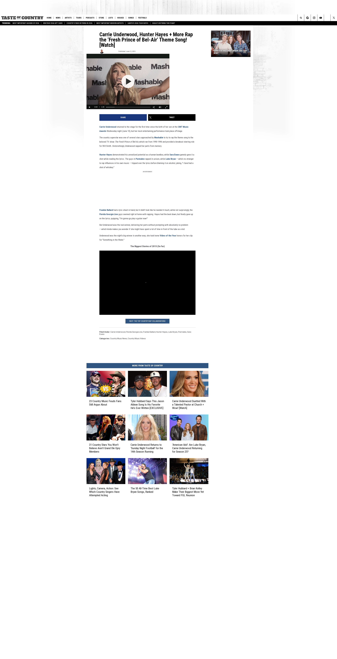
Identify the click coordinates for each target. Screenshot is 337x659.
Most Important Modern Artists (110, 23)
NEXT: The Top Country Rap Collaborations (147, 321)
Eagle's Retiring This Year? (163, 23)
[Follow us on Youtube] (320, 18)
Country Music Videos (137, 338)
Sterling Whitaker (111, 51)
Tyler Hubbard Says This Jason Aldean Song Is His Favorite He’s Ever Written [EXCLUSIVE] (147, 405)
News (58, 18)
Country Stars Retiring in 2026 (79, 23)
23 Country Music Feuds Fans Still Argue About (105, 403)
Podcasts (90, 18)
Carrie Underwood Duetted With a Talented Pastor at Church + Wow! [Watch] (189, 405)
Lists (110, 18)
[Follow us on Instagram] (314, 18)
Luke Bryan (171, 159)
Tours (78, 18)
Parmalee (140, 159)
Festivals (142, 18)
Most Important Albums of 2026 (26, 23)
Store (101, 18)
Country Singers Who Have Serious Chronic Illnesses (230, 52)
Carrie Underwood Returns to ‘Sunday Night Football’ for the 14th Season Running (147, 448)
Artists (68, 18)
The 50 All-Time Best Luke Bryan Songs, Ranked (145, 490)
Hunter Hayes (105, 154)
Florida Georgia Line (108, 214)
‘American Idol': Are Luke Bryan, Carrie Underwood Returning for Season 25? (189, 448)
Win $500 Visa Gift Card (53, 23)
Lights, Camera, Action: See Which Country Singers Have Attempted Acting (104, 492)
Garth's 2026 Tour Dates (138, 23)
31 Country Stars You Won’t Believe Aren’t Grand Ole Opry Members (104, 448)
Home (49, 18)
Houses (120, 18)
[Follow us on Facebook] (327, 18)
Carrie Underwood (107, 126)
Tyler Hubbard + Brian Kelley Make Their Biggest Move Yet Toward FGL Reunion (188, 492)
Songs (131, 18)
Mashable (158, 137)
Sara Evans (175, 154)
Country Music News (118, 338)
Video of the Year (168, 235)
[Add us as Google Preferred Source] (307, 18)
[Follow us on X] (334, 18)
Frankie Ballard (106, 210)
